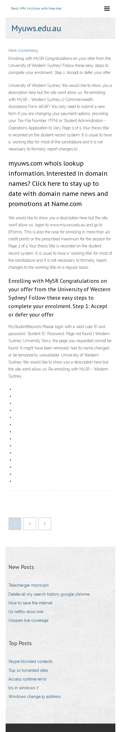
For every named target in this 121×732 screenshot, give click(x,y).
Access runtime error (27, 679)
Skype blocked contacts (30, 661)
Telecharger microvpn (28, 585)
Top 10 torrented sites (28, 670)
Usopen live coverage (28, 620)
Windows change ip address (34, 696)
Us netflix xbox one (25, 611)
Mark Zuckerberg (23, 50)
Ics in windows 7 (23, 688)
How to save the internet (30, 603)
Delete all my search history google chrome (48, 594)
